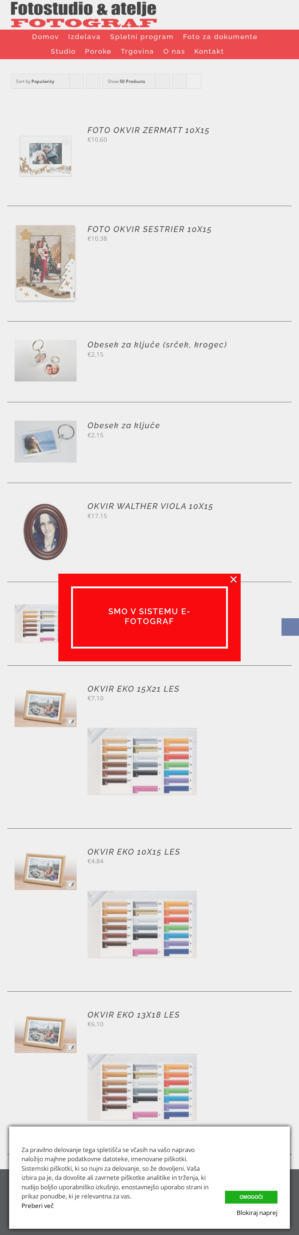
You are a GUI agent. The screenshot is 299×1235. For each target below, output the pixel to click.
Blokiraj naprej (257, 1212)
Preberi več (38, 1205)
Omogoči (251, 1197)
